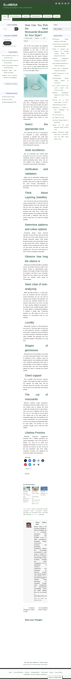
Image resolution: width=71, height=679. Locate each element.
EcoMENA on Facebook (11, 84)
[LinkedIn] (56, 3)
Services (26, 16)
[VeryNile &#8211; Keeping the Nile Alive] (44, 489)
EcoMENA (10, 5)
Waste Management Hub (10, 102)
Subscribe (7, 43)
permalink (41, 514)
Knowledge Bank (36, 16)
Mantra (38, 674)
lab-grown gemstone (36, 156)
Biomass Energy (8, 99)
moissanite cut (27, 512)
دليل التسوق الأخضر (59, 114)
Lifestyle (26, 41)
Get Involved (47, 16)
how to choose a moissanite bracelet (37, 509)
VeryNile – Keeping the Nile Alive (44, 493)
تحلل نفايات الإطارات (59, 117)
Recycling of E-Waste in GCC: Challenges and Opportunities (61, 110)
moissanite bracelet (41, 510)
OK (16, 29)
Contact (57, 16)
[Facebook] (62, 3)
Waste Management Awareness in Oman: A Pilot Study (61, 95)
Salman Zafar (28, 38)
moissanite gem (37, 179)
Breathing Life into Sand (60, 105)
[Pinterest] (68, 3)
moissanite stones (36, 512)
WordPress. (44, 674)
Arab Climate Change (9, 96)
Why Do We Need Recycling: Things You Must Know (61, 127)
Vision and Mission (15, 16)
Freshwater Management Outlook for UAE (29, 609)
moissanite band (28, 510)
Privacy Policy (6, 19)
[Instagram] (59, 3)
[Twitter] (65, 3)
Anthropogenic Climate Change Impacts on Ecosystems (61, 80)
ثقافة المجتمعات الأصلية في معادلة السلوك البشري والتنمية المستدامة (61, 88)
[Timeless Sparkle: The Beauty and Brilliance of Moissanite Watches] (26, 489)
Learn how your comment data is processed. (35, 664)
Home (4, 16)
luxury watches (27, 66)
